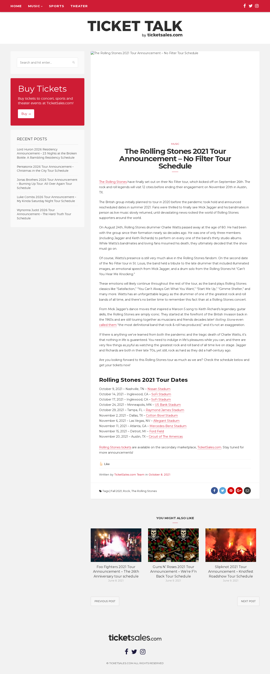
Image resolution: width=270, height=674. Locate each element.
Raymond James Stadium (165, 410)
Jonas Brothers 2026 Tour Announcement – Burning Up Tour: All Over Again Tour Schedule (47, 184)
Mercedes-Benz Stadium (168, 426)
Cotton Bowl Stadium (162, 415)
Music (34, 6)
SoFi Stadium (161, 394)
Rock (126, 491)
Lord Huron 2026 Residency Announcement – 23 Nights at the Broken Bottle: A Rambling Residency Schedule (47, 153)
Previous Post (104, 601)
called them (108, 325)
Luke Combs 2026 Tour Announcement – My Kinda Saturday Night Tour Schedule (46, 199)
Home (16, 6)
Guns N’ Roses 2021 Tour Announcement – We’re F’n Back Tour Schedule (173, 571)
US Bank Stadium (168, 405)
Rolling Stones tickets (115, 447)
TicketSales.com (209, 447)
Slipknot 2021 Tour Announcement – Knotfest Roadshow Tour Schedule (230, 571)
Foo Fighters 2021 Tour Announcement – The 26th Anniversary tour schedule (116, 571)
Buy (24, 114)
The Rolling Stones (113, 182)
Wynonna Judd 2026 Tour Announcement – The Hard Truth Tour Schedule (44, 214)
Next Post (248, 601)
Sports (56, 6)
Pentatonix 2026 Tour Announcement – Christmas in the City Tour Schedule (45, 169)
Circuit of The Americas (166, 436)
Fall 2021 (116, 491)
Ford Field (156, 431)
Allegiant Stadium (166, 421)
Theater (79, 6)
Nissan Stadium (158, 389)
